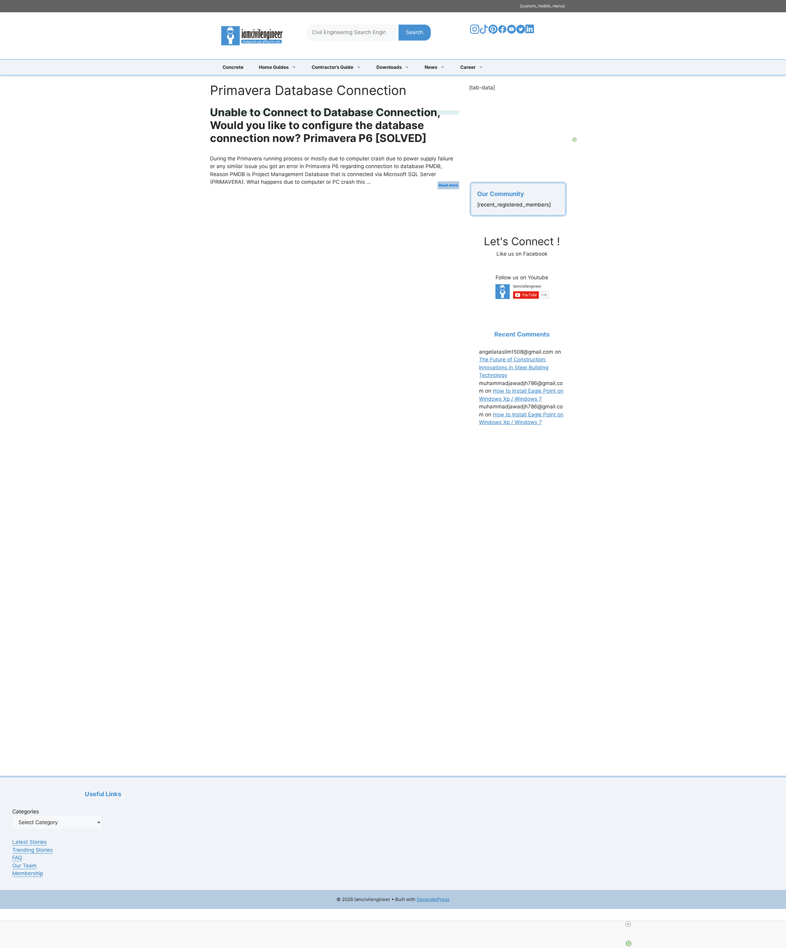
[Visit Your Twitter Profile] (520, 32)
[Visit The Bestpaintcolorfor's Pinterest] (493, 32)
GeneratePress (433, 899)
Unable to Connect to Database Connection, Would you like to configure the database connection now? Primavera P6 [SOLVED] (325, 125)
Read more (448, 185)
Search (414, 32)
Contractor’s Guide (332, 67)
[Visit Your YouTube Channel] (511, 32)
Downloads (389, 67)
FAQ (17, 858)
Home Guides (274, 67)
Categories (25, 811)
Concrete (233, 67)
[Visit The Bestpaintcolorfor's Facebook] (502, 32)
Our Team (24, 866)
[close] (628, 924)
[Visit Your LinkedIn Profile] (530, 33)
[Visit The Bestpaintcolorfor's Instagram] (474, 32)
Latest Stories (29, 842)
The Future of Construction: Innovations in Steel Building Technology (513, 367)
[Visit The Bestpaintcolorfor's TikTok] (483, 32)
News (431, 67)
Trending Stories (32, 850)
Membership (27, 873)
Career (468, 67)
